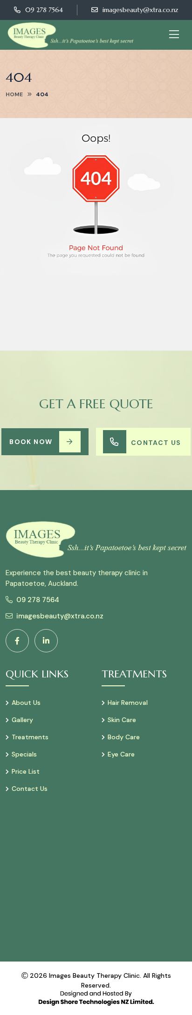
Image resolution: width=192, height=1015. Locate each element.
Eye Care (121, 754)
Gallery (22, 719)
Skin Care (122, 719)
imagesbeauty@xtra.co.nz (140, 10)
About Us (26, 702)
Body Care (124, 737)
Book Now (30, 442)
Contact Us (156, 442)
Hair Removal (128, 702)
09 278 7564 (44, 10)
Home (14, 94)
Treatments (30, 737)
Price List (26, 771)
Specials (24, 754)
